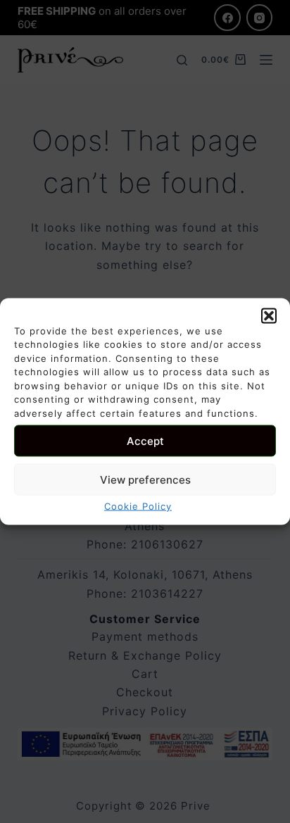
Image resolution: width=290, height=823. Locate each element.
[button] (269, 315)
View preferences (145, 479)
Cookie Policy (138, 506)
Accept (145, 440)
